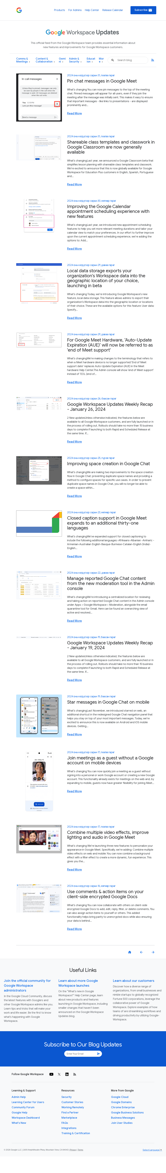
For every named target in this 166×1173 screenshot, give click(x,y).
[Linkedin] (67, 1074)
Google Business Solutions (127, 1112)
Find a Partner (70, 1112)
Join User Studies (121, 1123)
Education (91, 60)
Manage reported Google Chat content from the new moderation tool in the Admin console (110, 583)
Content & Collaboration (45, 60)
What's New (19, 1123)
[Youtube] (51, 1074)
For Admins (75, 10)
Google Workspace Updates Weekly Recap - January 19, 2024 (110, 645)
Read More (74, 113)
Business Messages (123, 1117)
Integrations (68, 1128)
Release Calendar (112, 10)
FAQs (64, 1123)
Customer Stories (72, 1102)
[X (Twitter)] (59, 1074)
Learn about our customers (133, 981)
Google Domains (121, 1102)
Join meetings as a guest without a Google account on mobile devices (110, 760)
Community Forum (23, 1107)
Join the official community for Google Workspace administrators (27, 986)
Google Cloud (119, 1097)
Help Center (92, 10)
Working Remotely (72, 1107)
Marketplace (69, 1117)
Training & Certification (75, 1133)
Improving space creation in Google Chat (108, 463)
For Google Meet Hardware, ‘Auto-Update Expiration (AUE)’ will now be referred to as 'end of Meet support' (110, 345)
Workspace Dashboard (26, 1117)
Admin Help (19, 1097)
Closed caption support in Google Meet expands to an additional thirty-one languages (107, 523)
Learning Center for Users (28, 1102)
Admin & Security (75, 60)
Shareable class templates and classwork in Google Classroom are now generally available (111, 147)
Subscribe (143, 10)
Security (66, 1097)
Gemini (62, 60)
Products (59, 10)
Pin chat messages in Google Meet (102, 81)
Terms (80, 1150)
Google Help (19, 1112)
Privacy (73, 1150)
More (101, 60)
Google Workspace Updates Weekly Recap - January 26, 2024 (110, 406)
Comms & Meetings (23, 60)
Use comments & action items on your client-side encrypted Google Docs (105, 894)
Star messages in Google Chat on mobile (108, 702)
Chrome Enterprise (123, 1107)
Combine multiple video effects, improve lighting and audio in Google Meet (108, 835)
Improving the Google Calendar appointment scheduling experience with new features (108, 211)
